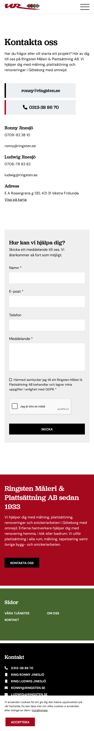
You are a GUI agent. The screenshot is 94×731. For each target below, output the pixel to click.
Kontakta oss (22, 563)
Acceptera (20, 722)
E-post (16, 291)
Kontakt (12, 620)
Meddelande (21, 339)
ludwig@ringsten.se (21, 175)
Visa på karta (16, 199)
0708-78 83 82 (18, 164)
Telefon (15, 315)
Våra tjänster (17, 613)
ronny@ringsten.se (20, 146)
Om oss (53, 613)
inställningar (40, 710)
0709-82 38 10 (17, 135)
